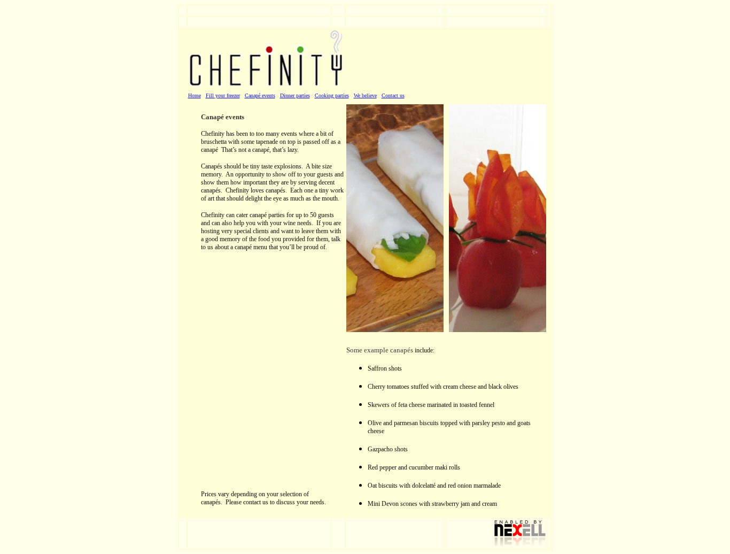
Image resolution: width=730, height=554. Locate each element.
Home (194, 95)
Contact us (393, 95)
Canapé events (260, 95)
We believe (365, 95)
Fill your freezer (223, 95)
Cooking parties (332, 95)
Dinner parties (295, 95)
